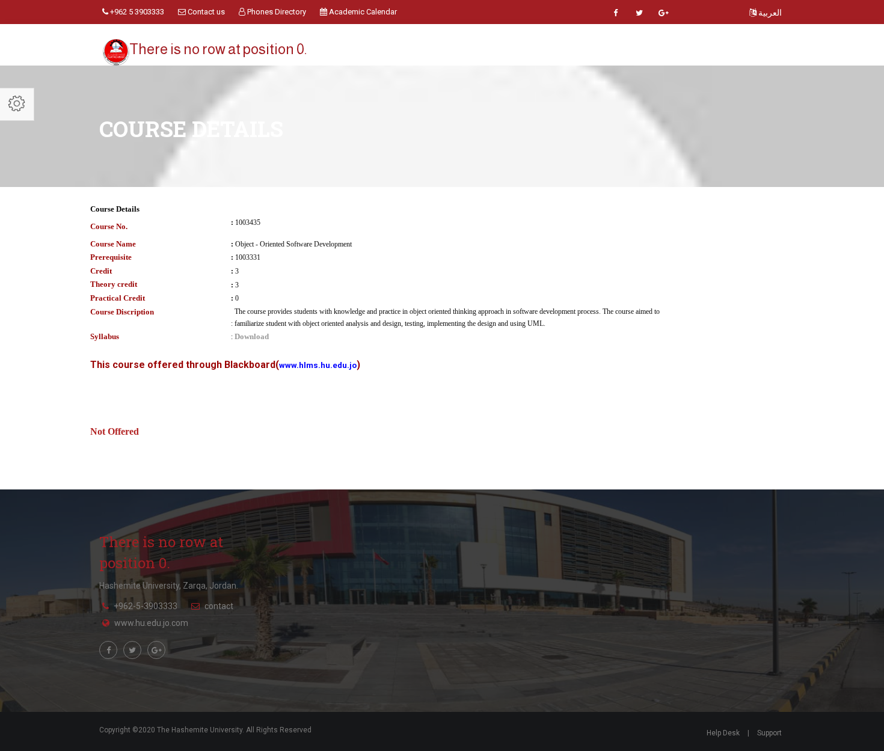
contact (218, 606)
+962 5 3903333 (136, 11)
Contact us (205, 11)
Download (252, 336)
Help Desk (723, 733)
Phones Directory (275, 11)
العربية (769, 12)
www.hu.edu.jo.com (151, 623)
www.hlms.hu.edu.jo (318, 365)
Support (769, 733)
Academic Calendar (362, 11)
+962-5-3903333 (145, 606)
